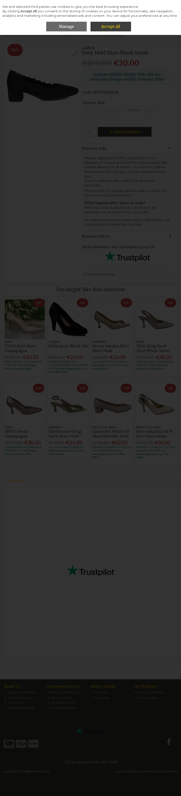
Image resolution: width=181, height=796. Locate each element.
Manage (66, 26)
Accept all (110, 26)
